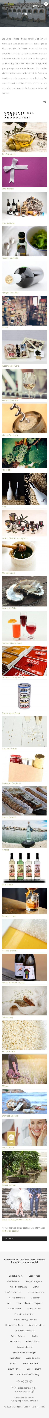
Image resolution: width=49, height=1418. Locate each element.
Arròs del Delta (33, 1358)
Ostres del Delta (34, 1309)
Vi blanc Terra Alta (36, 1292)
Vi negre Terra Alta (18, 1287)
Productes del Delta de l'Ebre (20, 1259)
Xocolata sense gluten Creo (24, 1320)
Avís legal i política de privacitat (24, 1400)
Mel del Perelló (14, 1309)
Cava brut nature (36, 1325)
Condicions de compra (24, 1397)
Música (13, 1363)
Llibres (36, 1287)
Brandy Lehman (33, 1341)
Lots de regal (34, 1276)
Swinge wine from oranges (24, 1352)
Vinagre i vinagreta (34, 1281)
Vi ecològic (35, 1298)
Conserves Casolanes (24, 1331)
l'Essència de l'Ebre (13, 1292)
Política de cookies (10, 1231)
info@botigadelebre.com (22, 1388)
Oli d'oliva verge (16, 1276)
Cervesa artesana (24, 1347)
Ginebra (34, 1336)
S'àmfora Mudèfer (31, 1363)
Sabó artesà (15, 1358)
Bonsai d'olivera (34, 1369)
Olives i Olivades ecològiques (29, 1303)
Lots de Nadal (13, 1281)
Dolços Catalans (18, 1336)
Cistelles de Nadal (28, 1262)
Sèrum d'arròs (14, 1369)
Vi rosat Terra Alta (17, 1298)
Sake (9, 1303)
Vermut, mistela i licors (25, 1314)
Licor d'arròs (14, 1341)
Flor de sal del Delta (14, 1325)
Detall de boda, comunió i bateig (24, 1374)
